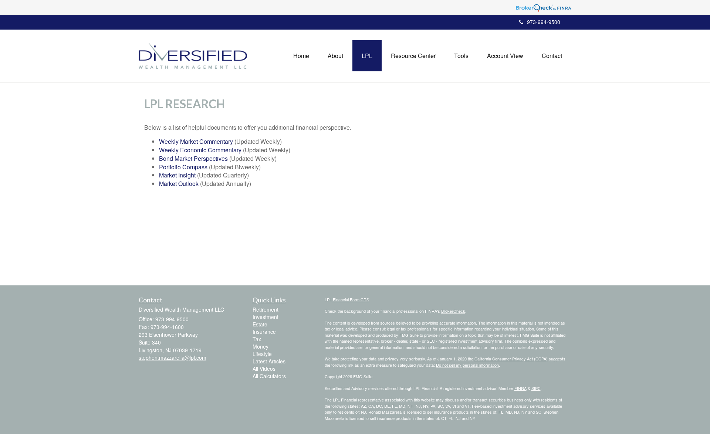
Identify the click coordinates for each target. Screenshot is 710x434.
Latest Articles (269, 361)
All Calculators (269, 376)
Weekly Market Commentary (196, 141)
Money (260, 346)
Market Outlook (179, 183)
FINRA (520, 388)
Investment (265, 317)
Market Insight (177, 175)
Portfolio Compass (183, 167)
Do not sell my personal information (467, 365)
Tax (257, 339)
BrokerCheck (453, 311)
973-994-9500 (543, 22)
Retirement (265, 309)
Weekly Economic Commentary (200, 150)
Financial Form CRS (351, 299)
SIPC (536, 388)
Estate (260, 324)
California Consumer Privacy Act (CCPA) (511, 359)
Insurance (264, 331)
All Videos (264, 368)
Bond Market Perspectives (193, 158)
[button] (335, 55)
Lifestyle (262, 353)
